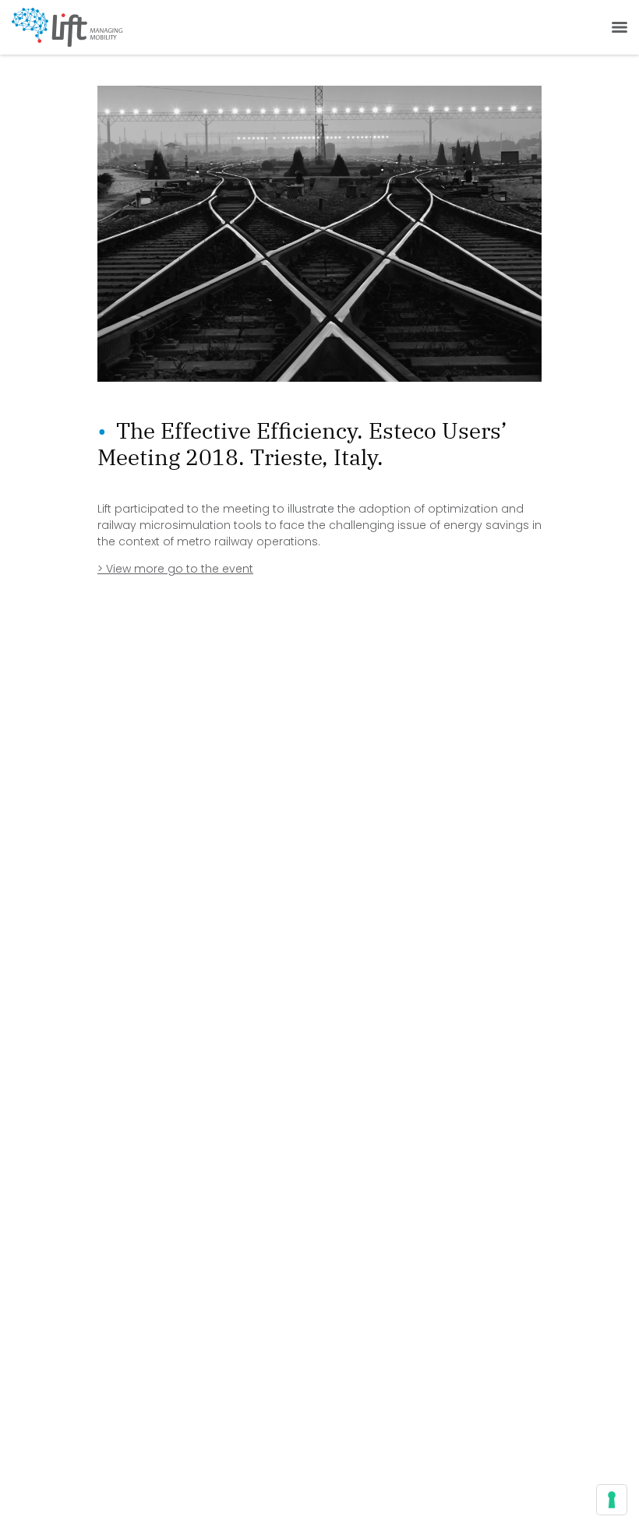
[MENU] (615, 27)
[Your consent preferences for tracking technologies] (612, 1500)
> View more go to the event (175, 569)
